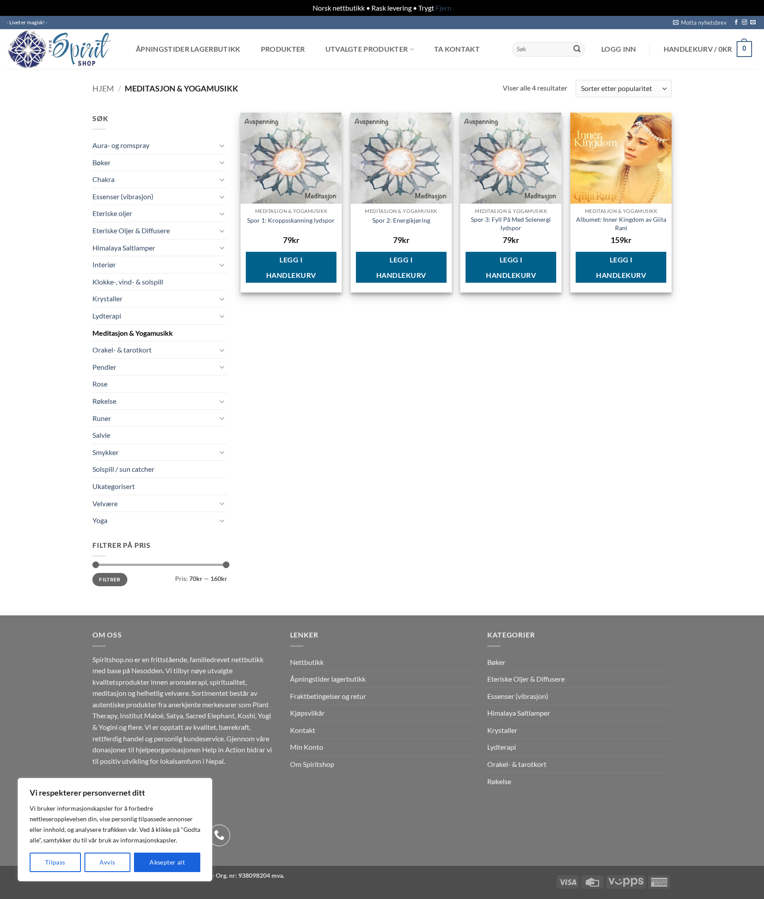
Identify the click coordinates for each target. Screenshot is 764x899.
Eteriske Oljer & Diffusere (131, 230)
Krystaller (107, 298)
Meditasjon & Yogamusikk (132, 333)
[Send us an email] (753, 22)
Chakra (103, 179)
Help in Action (223, 749)
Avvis (107, 862)
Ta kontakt (457, 49)
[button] (700, 22)
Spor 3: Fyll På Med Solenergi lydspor (511, 223)
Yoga (99, 520)
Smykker (105, 452)
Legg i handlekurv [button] (291, 267)
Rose (99, 383)
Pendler (104, 367)
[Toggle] (222, 145)
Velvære (105, 503)
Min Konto (306, 747)
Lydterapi (106, 315)
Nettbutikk (307, 662)
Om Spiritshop (312, 764)
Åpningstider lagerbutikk (188, 49)
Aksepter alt (167, 862)
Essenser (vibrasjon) (122, 196)
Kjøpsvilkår (307, 713)
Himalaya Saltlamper (123, 247)
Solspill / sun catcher (123, 469)
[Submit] (576, 49)
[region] (115, 829)
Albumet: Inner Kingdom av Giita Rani (621, 223)
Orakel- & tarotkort (122, 349)
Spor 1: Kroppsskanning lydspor (291, 220)
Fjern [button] (443, 8)
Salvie (101, 435)
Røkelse (104, 401)
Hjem (103, 88)
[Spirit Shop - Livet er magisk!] (62, 49)
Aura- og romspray (120, 145)
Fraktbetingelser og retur (328, 696)
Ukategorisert (113, 486)
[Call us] (219, 835)
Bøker (101, 162)
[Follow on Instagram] (744, 22)
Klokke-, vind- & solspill (127, 281)
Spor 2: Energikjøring (401, 220)
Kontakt (302, 730)
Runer (101, 418)
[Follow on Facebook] (736, 22)
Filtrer (110, 579)
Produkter (283, 49)
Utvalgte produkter (366, 49)
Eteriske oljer (112, 213)
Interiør (104, 264)
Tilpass (55, 862)
